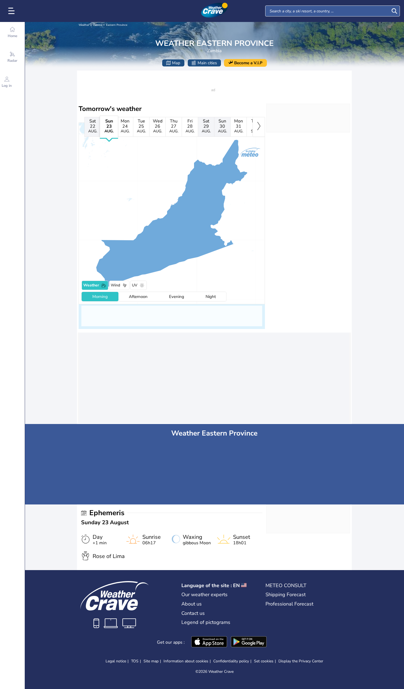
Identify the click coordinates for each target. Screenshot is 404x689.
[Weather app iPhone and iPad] (209, 642)
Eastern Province (116, 25)
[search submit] (394, 10)
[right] (259, 127)
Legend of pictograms (205, 622)
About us (191, 604)
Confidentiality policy (231, 661)
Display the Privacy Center (300, 661)
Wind (115, 285)
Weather (84, 25)
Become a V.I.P (248, 63)
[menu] (12, 11)
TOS (135, 661)
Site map (151, 661)
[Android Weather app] (249, 642)
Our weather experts (204, 594)
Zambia (97, 25)
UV (134, 285)
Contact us (193, 613)
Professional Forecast (289, 604)
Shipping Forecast (285, 594)
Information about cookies (186, 661)
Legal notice (116, 661)
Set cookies (263, 661)
